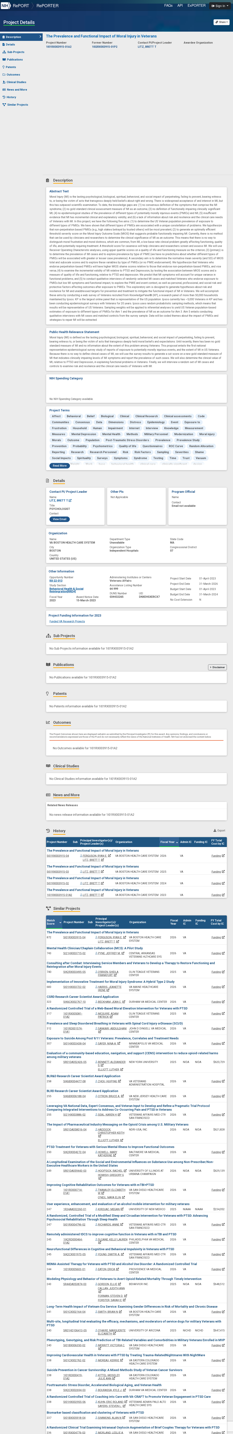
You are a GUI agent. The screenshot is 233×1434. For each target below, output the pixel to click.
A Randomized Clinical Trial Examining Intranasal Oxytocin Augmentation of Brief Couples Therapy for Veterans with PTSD (133, 1427)
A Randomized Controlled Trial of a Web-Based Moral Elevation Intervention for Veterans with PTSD (117, 1008)
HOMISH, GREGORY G (111, 1176)
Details (10, 44)
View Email (59, 519)
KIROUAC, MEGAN (111, 1209)
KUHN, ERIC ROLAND (113, 1402)
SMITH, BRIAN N (110, 1311)
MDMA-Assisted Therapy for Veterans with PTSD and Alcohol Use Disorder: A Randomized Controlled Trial (122, 1264)
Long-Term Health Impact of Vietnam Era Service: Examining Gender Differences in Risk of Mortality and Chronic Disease (132, 1306)
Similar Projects (17, 104)
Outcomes (13, 74)
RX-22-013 (55, 580)
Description (13, 37)
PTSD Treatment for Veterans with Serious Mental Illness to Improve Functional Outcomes (110, 1147)
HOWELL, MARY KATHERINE (107, 1154)
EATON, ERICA (108, 1269)
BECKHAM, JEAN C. (112, 1001)
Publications (15, 59)
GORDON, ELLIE (109, 1284)
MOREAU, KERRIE (110, 1360)
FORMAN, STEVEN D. (112, 1296)
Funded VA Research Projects (67, 621)
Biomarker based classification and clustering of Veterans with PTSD (95, 1412)
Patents (11, 67)
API (180, 5)
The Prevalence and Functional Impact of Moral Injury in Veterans (93, 850)
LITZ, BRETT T (59, 500)
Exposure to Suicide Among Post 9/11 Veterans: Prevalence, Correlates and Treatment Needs (113, 1038)
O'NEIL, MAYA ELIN (111, 1197)
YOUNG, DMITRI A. (111, 1254)
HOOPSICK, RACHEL (112, 1170)
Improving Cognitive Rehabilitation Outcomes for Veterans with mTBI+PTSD (100, 1185)
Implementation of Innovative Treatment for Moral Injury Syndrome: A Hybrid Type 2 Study (110, 981)
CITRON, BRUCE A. (111, 1096)
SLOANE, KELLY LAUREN (112, 1241)
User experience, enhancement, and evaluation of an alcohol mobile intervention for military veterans (118, 1204)
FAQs (168, 5)
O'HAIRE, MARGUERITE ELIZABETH (112, 1332)
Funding (216, 855)
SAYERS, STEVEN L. (112, 1406)
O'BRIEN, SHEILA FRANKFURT (108, 973)
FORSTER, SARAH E (112, 1300)
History (11, 97)
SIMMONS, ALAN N (112, 1417)
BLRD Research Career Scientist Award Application (82, 1091)
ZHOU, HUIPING (109, 1081)
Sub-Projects (15, 52)
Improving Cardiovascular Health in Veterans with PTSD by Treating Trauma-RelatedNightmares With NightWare (126, 1355)
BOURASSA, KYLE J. (112, 1390)
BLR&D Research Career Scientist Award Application (83, 1076)
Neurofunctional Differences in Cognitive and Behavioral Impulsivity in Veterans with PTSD (110, 1249)
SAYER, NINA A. (109, 1043)
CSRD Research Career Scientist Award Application (83, 997)
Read (60, 465)
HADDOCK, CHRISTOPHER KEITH (111, 1133)
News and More (17, 89)
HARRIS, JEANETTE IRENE (109, 988)
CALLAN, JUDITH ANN (111, 1290)
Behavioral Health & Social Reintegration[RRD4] (66, 590)
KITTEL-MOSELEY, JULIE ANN (109, 1377)
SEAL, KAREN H (109, 1114)
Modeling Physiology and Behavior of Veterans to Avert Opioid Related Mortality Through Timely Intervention (124, 1279)
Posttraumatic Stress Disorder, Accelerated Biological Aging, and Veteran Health (104, 1385)
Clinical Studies (16, 82)
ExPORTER (197, 5)
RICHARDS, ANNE (110, 1224)
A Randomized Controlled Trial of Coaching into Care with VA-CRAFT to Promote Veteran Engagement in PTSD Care (129, 1396)
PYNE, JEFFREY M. (111, 953)
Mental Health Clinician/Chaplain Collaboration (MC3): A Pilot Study (95, 948)
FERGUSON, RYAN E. (97, 855)
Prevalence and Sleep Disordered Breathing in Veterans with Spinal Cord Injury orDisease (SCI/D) (115, 1023)
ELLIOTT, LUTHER (110, 1069)
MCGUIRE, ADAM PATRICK (108, 1015)
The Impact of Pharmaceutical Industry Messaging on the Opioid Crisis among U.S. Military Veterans (117, 1124)
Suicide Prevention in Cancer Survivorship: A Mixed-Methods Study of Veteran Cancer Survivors (114, 1370)
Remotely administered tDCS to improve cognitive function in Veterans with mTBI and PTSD (111, 1234)
